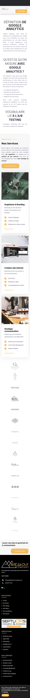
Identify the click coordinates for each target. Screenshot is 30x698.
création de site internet (10, 156)
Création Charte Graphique (9, 673)
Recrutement (6, 614)
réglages (5, 692)
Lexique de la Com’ (7, 676)
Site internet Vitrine (7, 660)
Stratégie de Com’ (7, 644)
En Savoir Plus (8, 229)
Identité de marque (7, 636)
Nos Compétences (7, 611)
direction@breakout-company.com (13, 580)
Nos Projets (6, 603)
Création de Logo (7, 671)
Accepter (5, 695)
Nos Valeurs (6, 608)
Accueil (5, 600)
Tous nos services (10, 166)
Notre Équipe (6, 606)
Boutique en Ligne (7, 663)
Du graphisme (10, 154)
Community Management (9, 668)
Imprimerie (5, 649)
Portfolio (21, 11)
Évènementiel (6, 641)
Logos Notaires (6, 647)
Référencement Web (8, 665)
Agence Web (6, 639)
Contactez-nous (20, 551)
